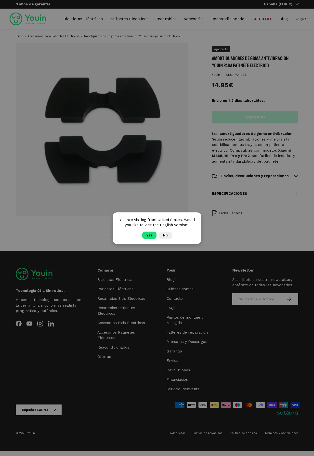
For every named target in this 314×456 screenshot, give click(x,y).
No (165, 235)
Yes (149, 235)
